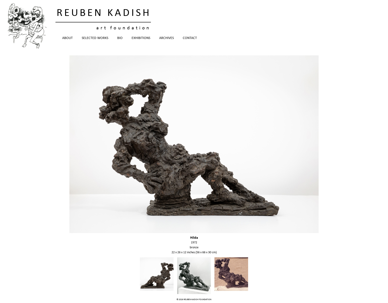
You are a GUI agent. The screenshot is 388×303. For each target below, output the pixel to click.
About (67, 38)
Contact (190, 38)
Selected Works (95, 38)
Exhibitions (141, 38)
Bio (120, 38)
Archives (166, 38)
